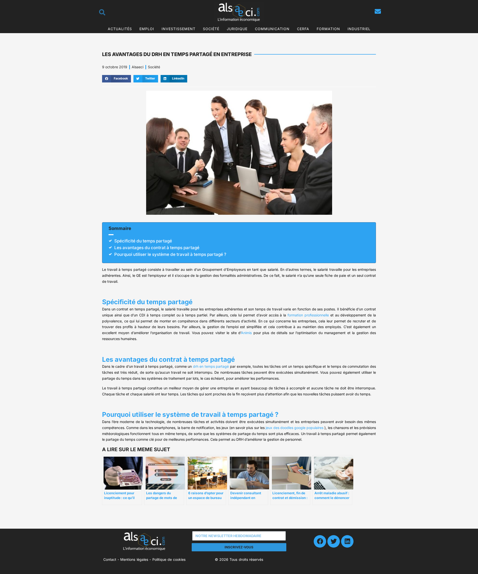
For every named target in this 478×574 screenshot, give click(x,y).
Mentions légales (134, 559)
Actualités (120, 29)
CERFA (303, 29)
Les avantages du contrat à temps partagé (156, 247)
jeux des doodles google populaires (294, 428)
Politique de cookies (169, 559)
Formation (328, 29)
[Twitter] (333, 541)
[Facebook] (320, 541)
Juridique (237, 29)
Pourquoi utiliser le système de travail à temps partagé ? (170, 254)
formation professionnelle (308, 315)
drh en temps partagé (211, 366)
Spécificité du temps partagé (143, 240)
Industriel (359, 29)
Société (211, 29)
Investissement (178, 29)
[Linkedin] (347, 541)
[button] (116, 78)
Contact (109, 559)
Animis (246, 333)
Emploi (146, 29)
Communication (272, 29)
